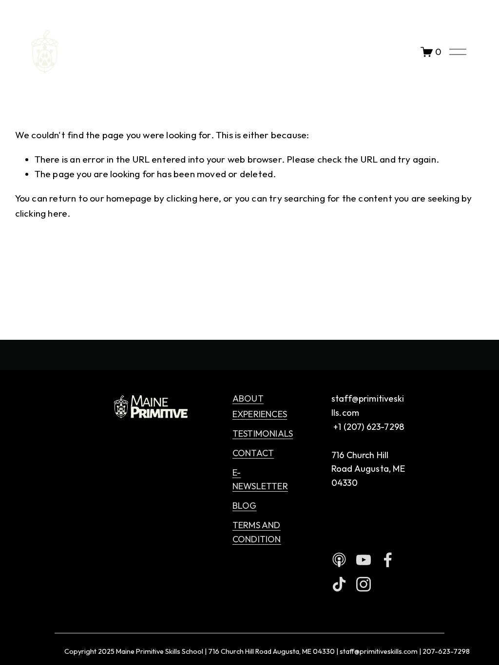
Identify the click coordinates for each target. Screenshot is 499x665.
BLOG (244, 505)
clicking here (192, 198)
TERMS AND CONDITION (256, 532)
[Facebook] (388, 560)
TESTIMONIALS (262, 433)
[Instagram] (363, 584)
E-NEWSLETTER (260, 479)
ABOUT (248, 398)
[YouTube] (363, 560)
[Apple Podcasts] (339, 560)
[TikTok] (339, 584)
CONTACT (253, 453)
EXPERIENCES (259, 414)
